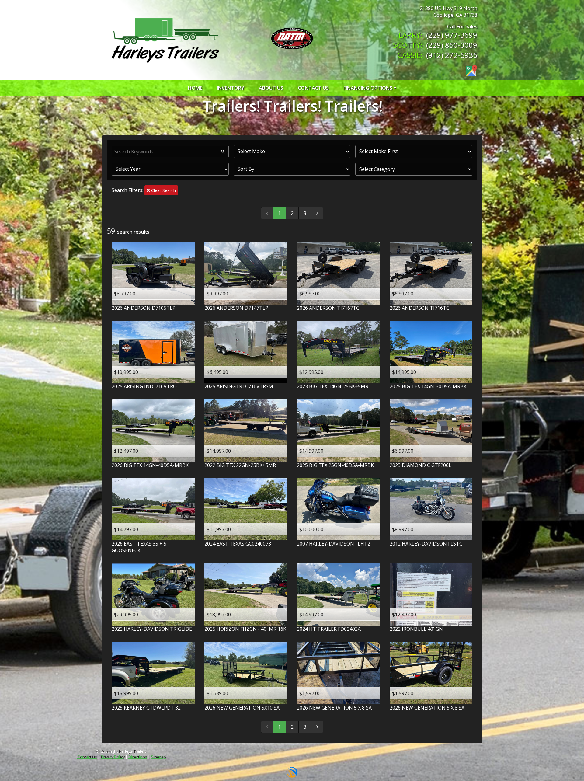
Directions (137, 756)
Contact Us (87, 756)
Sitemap (158, 756)
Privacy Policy (112, 756)
